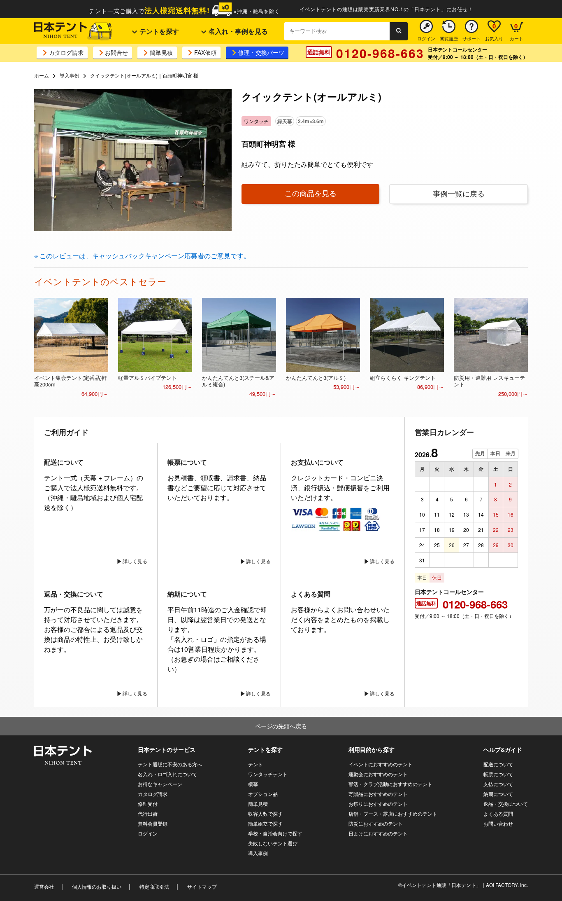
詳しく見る (135, 560)
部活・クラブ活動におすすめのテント (390, 783)
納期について (498, 793)
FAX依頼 (205, 52)
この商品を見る (311, 192)
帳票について (498, 773)
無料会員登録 (152, 823)
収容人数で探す (265, 813)
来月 (511, 453)
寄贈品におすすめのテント (378, 793)
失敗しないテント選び (272, 843)
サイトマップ (202, 886)
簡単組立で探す (265, 823)
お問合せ (116, 52)
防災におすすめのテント (375, 823)
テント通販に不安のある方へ (170, 764)
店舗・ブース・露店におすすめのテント (392, 813)
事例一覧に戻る (459, 193)
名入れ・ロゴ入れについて (167, 773)
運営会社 (44, 886)
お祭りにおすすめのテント (378, 803)
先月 (480, 453)
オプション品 (263, 793)
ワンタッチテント (268, 773)
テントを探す (158, 31)
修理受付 (148, 803)
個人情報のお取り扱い (96, 886)
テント (255, 764)
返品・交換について (505, 803)
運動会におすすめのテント (378, 773)
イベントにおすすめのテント (380, 764)
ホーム (41, 75)
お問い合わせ (498, 823)
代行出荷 (148, 813)
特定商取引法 (154, 886)
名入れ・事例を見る (237, 31)
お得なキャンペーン (160, 783)
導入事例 (69, 75)
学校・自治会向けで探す (275, 833)
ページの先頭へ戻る (281, 726)
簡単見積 (161, 52)
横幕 (253, 783)
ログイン (148, 833)
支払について (498, 783)
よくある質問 (498, 813)
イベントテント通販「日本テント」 (441, 884)
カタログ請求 (66, 52)
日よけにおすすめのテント (378, 833)
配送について (498, 764)
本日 (495, 453)
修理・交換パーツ (261, 52)
